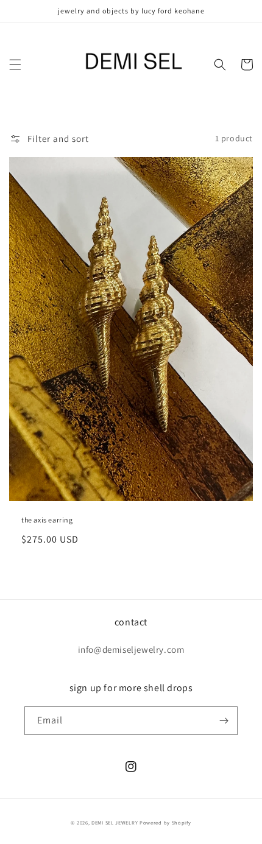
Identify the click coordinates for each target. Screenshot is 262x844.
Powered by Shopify (165, 822)
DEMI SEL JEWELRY (114, 822)
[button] (15, 64)
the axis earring (47, 519)
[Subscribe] (223, 720)
